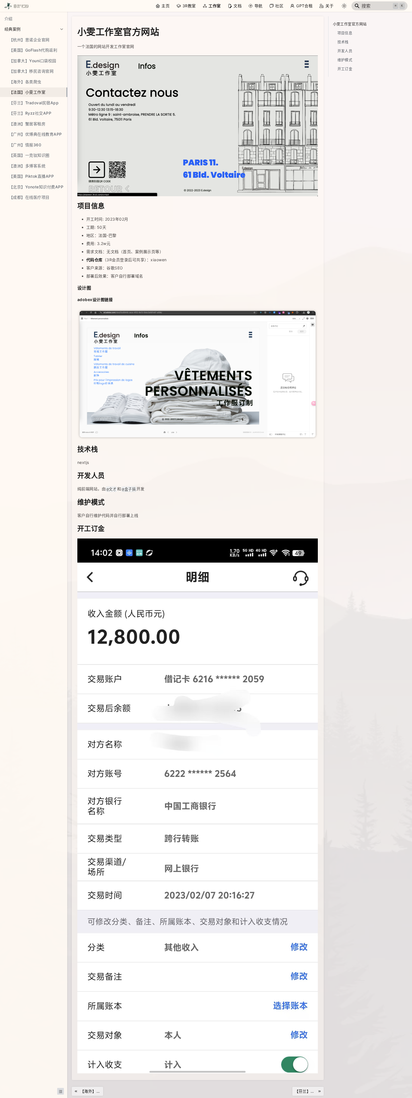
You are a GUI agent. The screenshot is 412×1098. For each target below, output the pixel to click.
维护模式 (345, 60)
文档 (237, 5)
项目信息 (345, 33)
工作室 (215, 5)
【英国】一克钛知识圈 (29, 155)
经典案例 (12, 29)
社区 (279, 5)
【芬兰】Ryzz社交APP (30, 113)
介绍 (8, 18)
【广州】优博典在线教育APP (35, 134)
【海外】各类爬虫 (25, 81)
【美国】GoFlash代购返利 (33, 50)
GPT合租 (304, 5)
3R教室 (189, 5)
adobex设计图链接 (95, 299)
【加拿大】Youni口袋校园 (32, 60)
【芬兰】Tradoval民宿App (34, 102)
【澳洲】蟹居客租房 (27, 123)
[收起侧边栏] (60, 1091)
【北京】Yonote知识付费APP (36, 186)
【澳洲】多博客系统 (27, 165)
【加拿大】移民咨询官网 (31, 71)
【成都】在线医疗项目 (29, 197)
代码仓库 (94, 259)
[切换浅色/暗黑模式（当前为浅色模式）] (344, 6)
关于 (329, 5)
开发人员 (345, 51)
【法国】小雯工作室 (27, 92)
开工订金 (345, 69)
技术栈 (343, 42)
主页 (165, 5)
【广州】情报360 (25, 144)
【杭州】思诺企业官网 (29, 39)
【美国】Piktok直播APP (31, 176)
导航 (258, 5)
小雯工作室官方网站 (350, 24)
